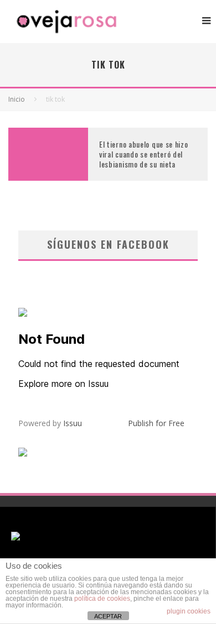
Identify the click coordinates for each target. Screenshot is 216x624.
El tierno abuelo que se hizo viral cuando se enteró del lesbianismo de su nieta (143, 154)
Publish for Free (156, 423)
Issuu (72, 423)
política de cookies (102, 598)
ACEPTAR (108, 616)
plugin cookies (188, 611)
